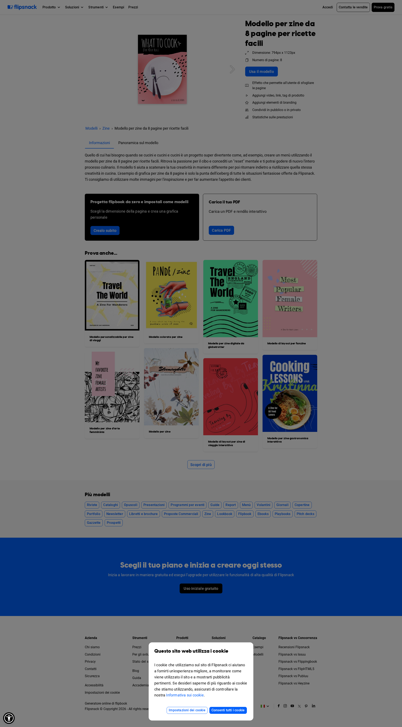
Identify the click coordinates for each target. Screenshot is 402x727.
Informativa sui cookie (185, 695)
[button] (9, 718)
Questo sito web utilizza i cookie (191, 651)
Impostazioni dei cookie (187, 710)
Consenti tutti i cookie (228, 710)
